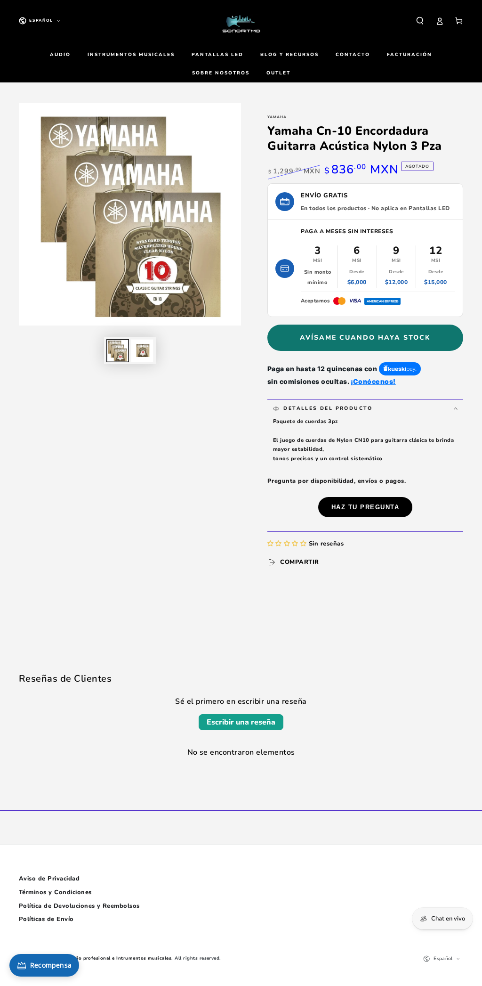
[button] (420, 20)
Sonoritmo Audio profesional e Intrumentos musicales (105, 958)
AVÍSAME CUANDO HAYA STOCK (365, 337)
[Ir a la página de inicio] (241, 20)
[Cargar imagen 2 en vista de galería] (142, 350)
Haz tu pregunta (365, 507)
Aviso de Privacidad (49, 878)
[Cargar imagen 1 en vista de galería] (117, 350)
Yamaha (277, 117)
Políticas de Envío (46, 919)
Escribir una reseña (241, 722)
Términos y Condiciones (55, 892)
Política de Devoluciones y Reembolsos (79, 906)
